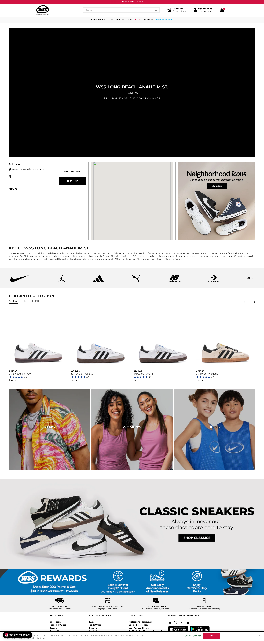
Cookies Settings (193, 636)
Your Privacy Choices (139, 628)
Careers (53, 628)
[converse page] (213, 281)
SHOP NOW (72, 181)
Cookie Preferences (138, 625)
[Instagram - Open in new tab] (182, 623)
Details (68, 609)
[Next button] (154, 2)
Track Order (95, 625)
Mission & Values (58, 625)
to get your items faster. (108, 609)
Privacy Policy (56, 631)
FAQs (91, 622)
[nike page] (19, 281)
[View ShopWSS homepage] (43, 10)
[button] (176, 10)
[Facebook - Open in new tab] (170, 623)
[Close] (260, 636)
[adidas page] (98, 281)
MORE (251, 278)
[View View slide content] (132, 524)
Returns (93, 628)
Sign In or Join (205, 11)
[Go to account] (195, 10)
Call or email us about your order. (156, 609)
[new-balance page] (174, 281)
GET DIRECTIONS (72, 171)
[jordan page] (61, 281)
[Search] (156, 10)
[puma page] (135, 281)
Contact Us (94, 631)
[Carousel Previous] (246, 302)
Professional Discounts (140, 622)
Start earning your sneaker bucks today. (204, 609)
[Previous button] (110, 2)
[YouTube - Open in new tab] (188, 623)
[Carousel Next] (252, 302)
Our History (55, 622)
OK (211, 636)
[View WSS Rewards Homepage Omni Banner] (132, 582)
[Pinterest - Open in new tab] (176, 623)
